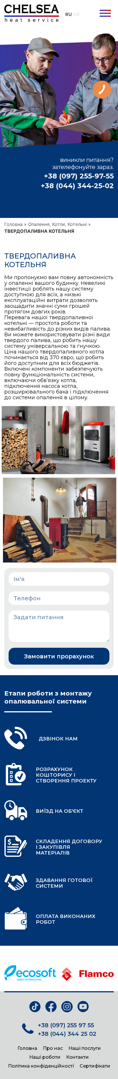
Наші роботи (44, 1057)
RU (68, 14)
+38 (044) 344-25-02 (77, 186)
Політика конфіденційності (41, 1066)
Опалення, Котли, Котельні (57, 224)
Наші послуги (84, 1048)
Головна (13, 224)
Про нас (53, 1048)
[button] (105, 14)
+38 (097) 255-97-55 (79, 176)
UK (76, 14)
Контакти (77, 1057)
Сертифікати (95, 1066)
